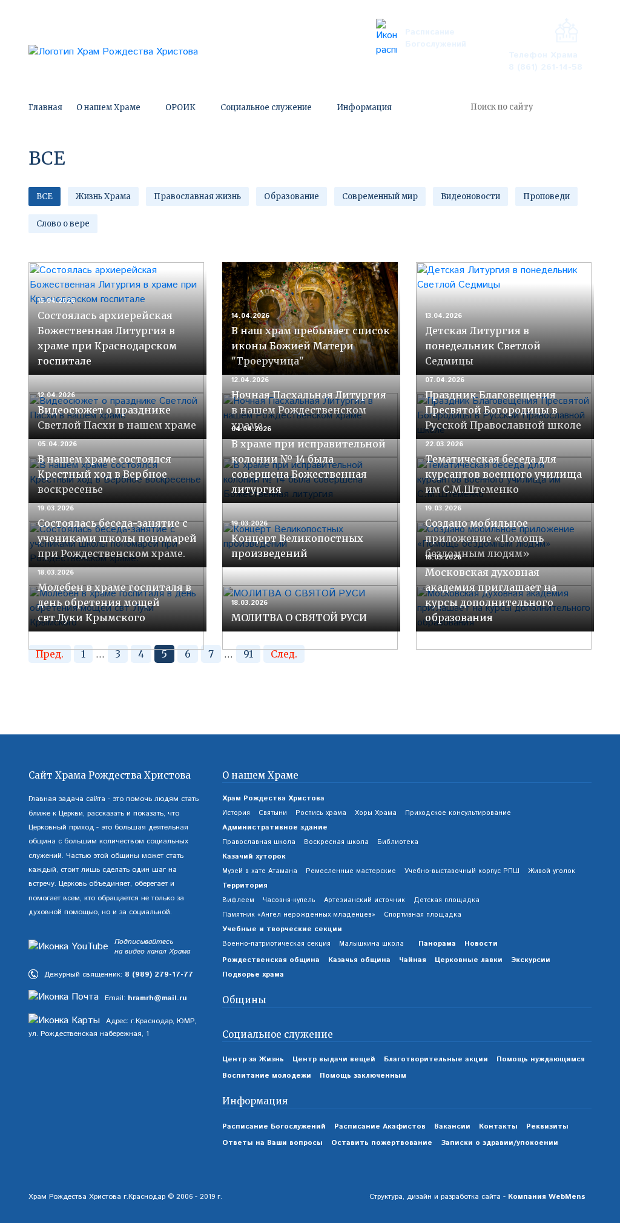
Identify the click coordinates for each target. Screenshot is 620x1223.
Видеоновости (470, 196)
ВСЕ (44, 196)
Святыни (273, 813)
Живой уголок (551, 871)
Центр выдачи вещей (333, 1059)
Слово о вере (63, 224)
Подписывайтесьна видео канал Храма (152, 947)
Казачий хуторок (254, 856)
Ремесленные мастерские (351, 871)
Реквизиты (547, 1126)
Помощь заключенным (363, 1075)
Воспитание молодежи (266, 1075)
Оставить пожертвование (381, 1143)
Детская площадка (447, 900)
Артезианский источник (364, 900)
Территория (245, 885)
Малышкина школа (371, 944)
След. (284, 654)
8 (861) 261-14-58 (545, 67)
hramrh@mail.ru (157, 998)
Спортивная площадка (422, 915)
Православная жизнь (197, 196)
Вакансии (452, 1126)
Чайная (412, 960)
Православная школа (258, 842)
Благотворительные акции (436, 1059)
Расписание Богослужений (435, 38)
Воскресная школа (336, 842)
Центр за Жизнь (253, 1059)
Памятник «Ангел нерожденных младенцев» (298, 915)
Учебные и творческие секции (282, 929)
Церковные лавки (469, 960)
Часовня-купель (289, 900)
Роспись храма (320, 813)
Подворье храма (253, 974)
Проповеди (546, 196)
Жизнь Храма (103, 196)
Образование (291, 196)
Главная (45, 107)
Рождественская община (271, 960)
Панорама (437, 943)
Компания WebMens (546, 1197)
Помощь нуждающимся (540, 1059)
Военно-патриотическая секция (276, 944)
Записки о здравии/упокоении (499, 1143)
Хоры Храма (376, 813)
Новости (481, 943)
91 (248, 654)
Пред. (50, 654)
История (236, 813)
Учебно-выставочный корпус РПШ (461, 871)
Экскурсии (530, 960)
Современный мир (380, 196)
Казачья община (359, 960)
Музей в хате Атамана (259, 871)
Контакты (498, 1126)
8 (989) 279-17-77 (159, 974)
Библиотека (397, 842)
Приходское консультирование (458, 813)
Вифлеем (238, 900)
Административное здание (275, 827)
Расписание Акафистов (380, 1126)
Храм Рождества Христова (273, 798)
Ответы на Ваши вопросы (272, 1143)
